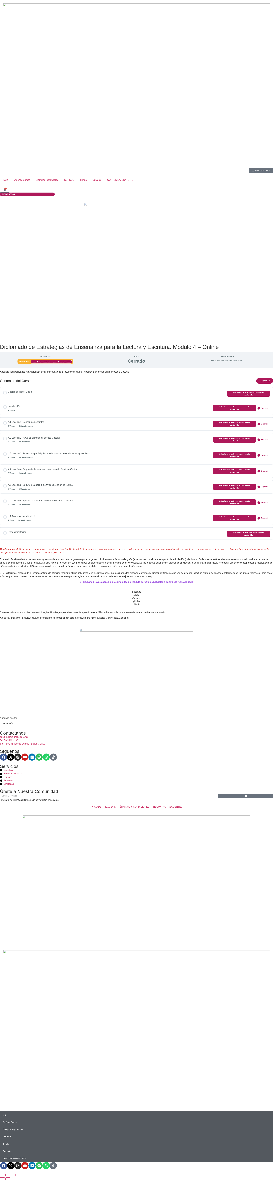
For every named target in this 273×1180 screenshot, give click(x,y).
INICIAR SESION (8, 194)
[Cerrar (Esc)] (18, 1175)
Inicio (5, 180)
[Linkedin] (32, 757)
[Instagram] (17, 757)
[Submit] (245, 796)
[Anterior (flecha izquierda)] (2, 1178)
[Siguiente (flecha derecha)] (7, 1178)
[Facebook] (3, 757)
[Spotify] (39, 757)
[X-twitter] (10, 757)
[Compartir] (13, 1175)
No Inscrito (25, 361)
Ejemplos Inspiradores (47, 180)
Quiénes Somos (22, 180)
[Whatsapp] (46, 757)
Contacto (97, 180)
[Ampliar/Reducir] (2, 1175)
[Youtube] (24, 757)
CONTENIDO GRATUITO (120, 180)
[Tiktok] (53, 757)
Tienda (83, 180)
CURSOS (69, 180)
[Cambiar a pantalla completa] (7, 1175)
